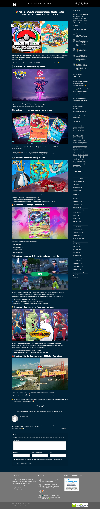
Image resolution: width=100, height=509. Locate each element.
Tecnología (75, 190)
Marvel (84, 140)
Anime (79, 126)
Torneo (78, 159)
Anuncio (83, 126)
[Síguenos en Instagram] (79, 3)
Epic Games (78, 133)
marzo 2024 (76, 255)
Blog (32, 3)
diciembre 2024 (77, 229)
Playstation (75, 152)
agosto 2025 (76, 212)
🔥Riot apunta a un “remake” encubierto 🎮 (81, 50)
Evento (48, 411)
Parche (85, 147)
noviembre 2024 (77, 232)
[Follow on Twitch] (21, 488)
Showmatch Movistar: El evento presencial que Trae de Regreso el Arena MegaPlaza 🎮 (80, 114)
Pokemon (60, 411)
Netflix (74, 145)
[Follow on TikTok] (82, 3)
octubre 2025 (76, 207)
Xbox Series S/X (76, 166)
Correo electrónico (37, 452)
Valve (74, 161)
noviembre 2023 (77, 266)
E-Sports (84, 130)
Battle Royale (81, 128)
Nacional (85, 142)
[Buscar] (29, 3)
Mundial (51, 411)
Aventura (75, 128)
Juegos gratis (76, 178)
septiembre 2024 (77, 238)
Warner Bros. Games (81, 161)
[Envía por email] (42, 406)
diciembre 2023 (77, 263)
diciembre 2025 (77, 201)
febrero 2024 (76, 258)
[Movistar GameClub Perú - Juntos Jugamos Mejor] (19, 3)
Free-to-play (80, 135)
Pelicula (80, 149)
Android (75, 126)
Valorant (83, 159)
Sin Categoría (76, 187)
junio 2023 (75, 277)
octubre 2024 (76, 235)
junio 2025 (75, 218)
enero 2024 (75, 260)
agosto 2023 (76, 275)
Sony (82, 156)
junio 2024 (75, 246)
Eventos (36, 3)
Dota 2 (79, 130)
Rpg (74, 156)
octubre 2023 (76, 269)
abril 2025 (75, 224)
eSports (75, 176)
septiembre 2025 (77, 210)
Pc (73, 149)
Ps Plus (79, 154)
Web (51, 452)
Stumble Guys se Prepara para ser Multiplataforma (80, 106)
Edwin (74, 98)
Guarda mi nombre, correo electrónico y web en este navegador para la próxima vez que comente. (39, 459)
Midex (74, 81)
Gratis (80, 137)
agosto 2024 (76, 241)
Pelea (76, 149)
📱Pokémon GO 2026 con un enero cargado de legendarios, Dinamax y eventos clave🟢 (81, 58)
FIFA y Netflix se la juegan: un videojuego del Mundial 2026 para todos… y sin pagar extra (82, 42)
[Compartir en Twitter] (40, 406)
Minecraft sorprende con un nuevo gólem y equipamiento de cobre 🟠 (80, 83)
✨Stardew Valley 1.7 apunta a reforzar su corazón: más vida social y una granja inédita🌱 (81, 67)
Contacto (49, 3)
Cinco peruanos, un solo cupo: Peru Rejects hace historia (81, 35)
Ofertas (75, 184)
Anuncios (44, 411)
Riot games (85, 154)
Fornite (74, 135)
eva (74, 89)
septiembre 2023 (77, 272)
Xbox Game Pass (80, 164)
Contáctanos (26, 503)
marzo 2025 (76, 227)
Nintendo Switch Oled (77, 147)
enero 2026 (75, 198)
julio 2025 (75, 215)
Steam (85, 156)
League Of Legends (77, 140)
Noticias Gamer (33, 411)
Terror (74, 159)
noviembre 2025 (77, 204)
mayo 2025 (75, 221)
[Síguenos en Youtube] (87, 3)
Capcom (75, 130)
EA (73, 133)
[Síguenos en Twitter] (84, 3)
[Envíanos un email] (18, 488)
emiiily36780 (76, 104)
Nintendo (56, 411)
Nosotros (43, 3)
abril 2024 (75, 252)
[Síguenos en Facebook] (76, 3)
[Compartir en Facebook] (37, 406)
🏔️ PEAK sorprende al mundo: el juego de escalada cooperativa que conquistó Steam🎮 (80, 92)
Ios (83, 137)
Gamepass (75, 137)
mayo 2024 (75, 249)
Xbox (74, 164)
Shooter (78, 156)
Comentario (16, 440)
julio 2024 (75, 244)
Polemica (75, 154)
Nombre (15, 452)
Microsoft (75, 142)
